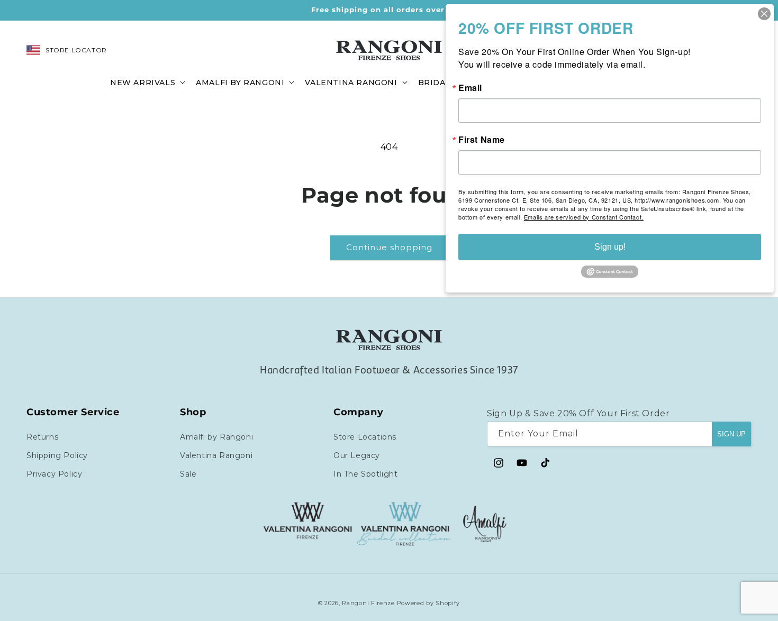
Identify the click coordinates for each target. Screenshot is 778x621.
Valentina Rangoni (216, 455)
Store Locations (364, 436)
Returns (42, 436)
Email (470, 88)
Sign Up (731, 433)
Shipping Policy (57, 455)
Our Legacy (356, 455)
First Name (481, 139)
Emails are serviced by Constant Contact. (584, 217)
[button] (146, 82)
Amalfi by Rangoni (216, 436)
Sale (188, 473)
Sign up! (610, 246)
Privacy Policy (54, 473)
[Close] (764, 13)
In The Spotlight (365, 473)
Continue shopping (389, 247)
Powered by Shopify (428, 603)
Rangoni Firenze (369, 603)
